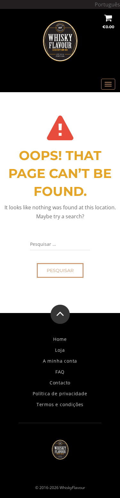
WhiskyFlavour (72, 487)
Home (60, 339)
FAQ (60, 372)
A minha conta (60, 361)
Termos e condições (60, 404)
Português (107, 4)
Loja (60, 350)
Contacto (60, 383)
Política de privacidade (60, 393)
